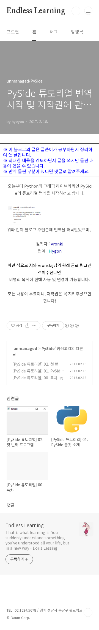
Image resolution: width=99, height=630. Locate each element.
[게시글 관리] (34, 325)
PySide (48, 348)
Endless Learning (36, 11)
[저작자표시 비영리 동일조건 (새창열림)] (71, 325)
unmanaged (25, 348)
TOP (88, 612)
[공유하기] (27, 325)
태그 (54, 31)
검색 (76, 11)
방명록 (77, 31)
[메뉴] (88, 11)
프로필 (13, 31)
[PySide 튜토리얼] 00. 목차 (34, 377)
